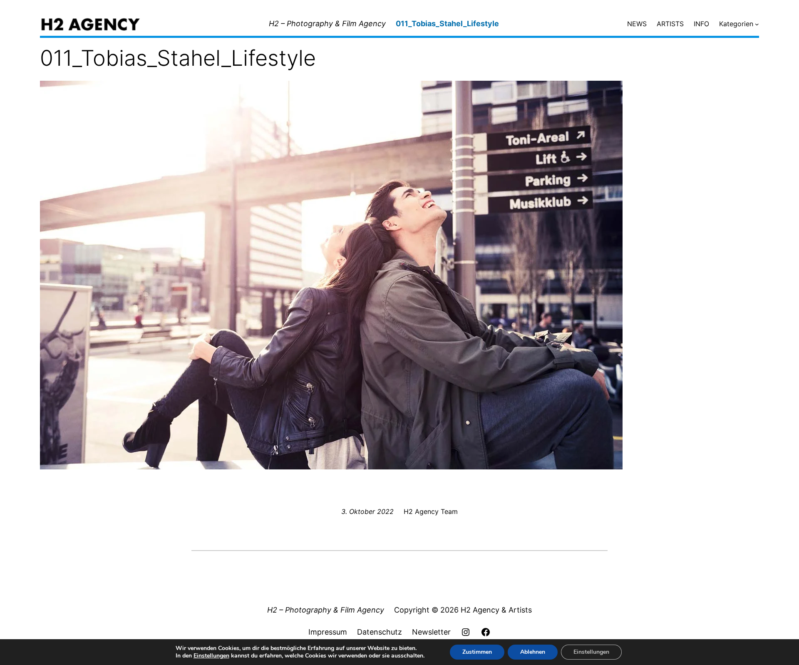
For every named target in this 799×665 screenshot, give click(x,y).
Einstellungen (211, 656)
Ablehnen (532, 652)
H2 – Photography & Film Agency (327, 23)
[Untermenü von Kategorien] (757, 24)
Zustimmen (477, 652)
